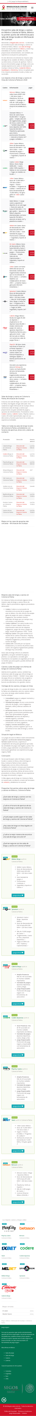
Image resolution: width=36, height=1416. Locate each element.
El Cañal (18, 1311)
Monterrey (14, 70)
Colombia (8, 1371)
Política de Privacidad (10, 1411)
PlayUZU (12, 344)
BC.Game (13, 244)
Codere (16, 162)
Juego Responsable (14, 1413)
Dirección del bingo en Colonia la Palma (21, 448)
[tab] (18, 798)
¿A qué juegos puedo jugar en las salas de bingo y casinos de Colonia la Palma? (18, 818)
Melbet (12, 226)
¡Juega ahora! (32, 100)
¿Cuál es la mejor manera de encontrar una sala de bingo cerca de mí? (17, 835)
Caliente (12, 316)
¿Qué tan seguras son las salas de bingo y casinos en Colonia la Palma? (16, 844)
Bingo (3, 1321)
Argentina (8, 1374)
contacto (6, 782)
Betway (17, 367)
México (22, 49)
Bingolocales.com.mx (17, 43)
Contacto (24, 1413)
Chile (7, 1379)
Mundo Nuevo (18, 1314)
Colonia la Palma (17, 861)
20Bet (12, 143)
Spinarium (13, 291)
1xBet (11, 178)
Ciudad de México (25, 68)
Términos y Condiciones (25, 1411)
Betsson (12, 92)
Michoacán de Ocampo (18, 1321)
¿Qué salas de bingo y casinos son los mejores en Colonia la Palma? (17, 798)
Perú (7, 1376)
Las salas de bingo (25, 47)
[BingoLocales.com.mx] (14, 7)
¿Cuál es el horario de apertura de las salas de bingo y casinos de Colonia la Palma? (17, 807)
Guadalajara (5, 70)
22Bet (12, 267)
